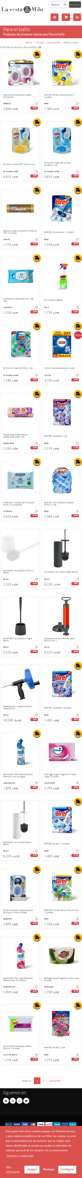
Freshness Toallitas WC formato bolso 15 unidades (19, 504)
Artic (6, 579)
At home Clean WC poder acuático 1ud (57, 164)
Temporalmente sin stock (20, 931)
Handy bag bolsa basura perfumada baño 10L (15, 436)
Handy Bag (8, 443)
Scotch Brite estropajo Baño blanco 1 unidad (17, 1047)
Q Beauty (7, 307)
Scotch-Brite (10, 1054)
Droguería (53, 42)
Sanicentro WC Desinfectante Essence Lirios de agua (18, 775)
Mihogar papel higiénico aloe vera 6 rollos (61, 979)
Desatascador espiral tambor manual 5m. (17, 707)
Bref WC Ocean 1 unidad (56, 844)
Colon (47, 375)
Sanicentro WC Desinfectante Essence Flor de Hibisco (18, 979)
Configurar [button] (67, 1169)
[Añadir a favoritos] (36, 103)
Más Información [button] (13, 1169)
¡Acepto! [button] (32, 1169)
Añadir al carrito (21, 116)
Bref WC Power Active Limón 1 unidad (59, 96)
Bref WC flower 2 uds (54, 1047)
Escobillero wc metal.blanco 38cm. (17, 843)
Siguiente (55, 1081)
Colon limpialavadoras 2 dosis (59, 368)
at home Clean (10, 171)
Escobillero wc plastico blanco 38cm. (18, 571)
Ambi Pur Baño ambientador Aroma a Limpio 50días (18, 911)
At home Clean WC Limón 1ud (18, 164)
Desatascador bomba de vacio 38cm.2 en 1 (59, 639)
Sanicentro (9, 783)
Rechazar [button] (49, 1169)
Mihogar (48, 986)
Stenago (7, 511)
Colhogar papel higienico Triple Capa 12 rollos (60, 775)
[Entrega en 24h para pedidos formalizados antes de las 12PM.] (37, 54)
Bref (46, 103)
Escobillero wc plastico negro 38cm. (17, 639)
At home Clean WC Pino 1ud (17, 368)
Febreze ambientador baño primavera (17, 96)
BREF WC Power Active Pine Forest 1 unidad (61, 911)
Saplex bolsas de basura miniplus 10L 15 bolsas (20, 232)
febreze (7, 103)
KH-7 (46, 307)
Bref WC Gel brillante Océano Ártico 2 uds (59, 504)
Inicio (28, 42)
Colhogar (49, 783)
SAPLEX (6, 239)
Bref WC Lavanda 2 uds (55, 436)
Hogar (40, 42)
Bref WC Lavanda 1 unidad (57, 708)
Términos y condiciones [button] (20, 1155)
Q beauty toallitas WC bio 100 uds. (18, 300)
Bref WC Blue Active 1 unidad (59, 232)
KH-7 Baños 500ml (53, 300)
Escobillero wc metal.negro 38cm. (61, 572)
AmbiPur (7, 919)
